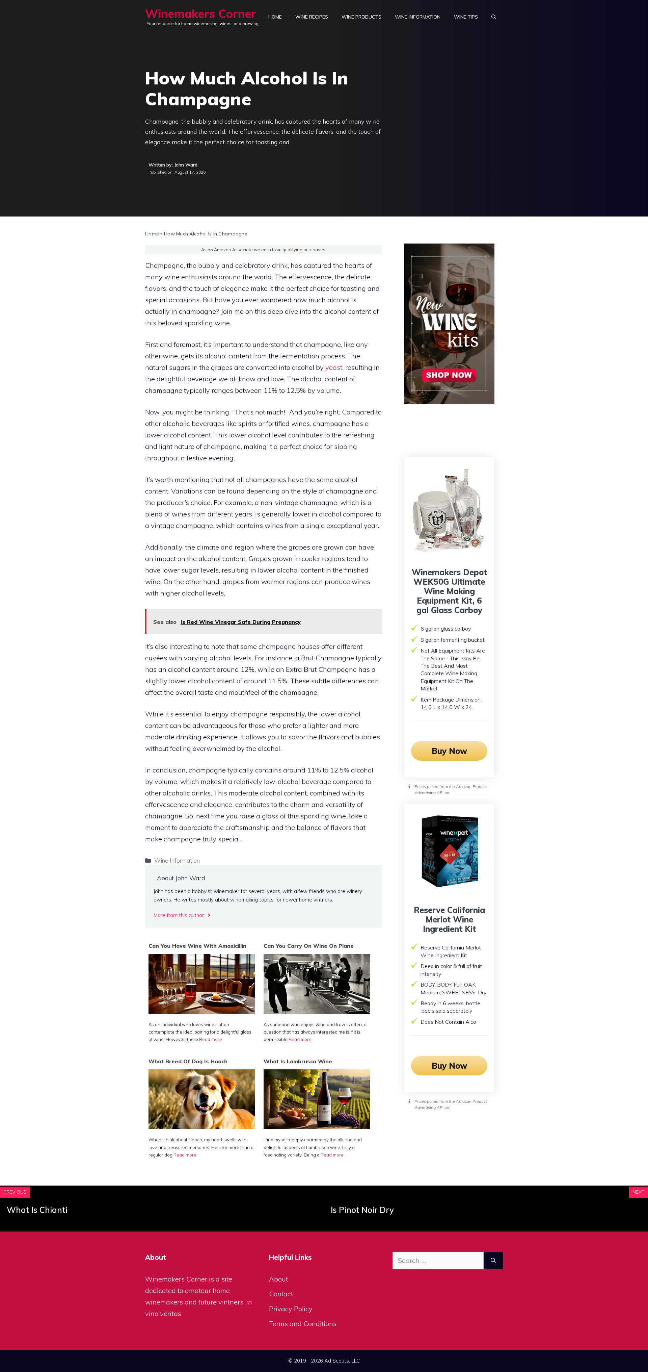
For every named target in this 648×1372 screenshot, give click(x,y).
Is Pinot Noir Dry (362, 1210)
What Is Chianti (37, 1210)
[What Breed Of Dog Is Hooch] (201, 1126)
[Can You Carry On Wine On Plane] (317, 1011)
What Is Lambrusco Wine (298, 1061)
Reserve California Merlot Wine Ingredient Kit (449, 919)
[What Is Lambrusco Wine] (317, 1126)
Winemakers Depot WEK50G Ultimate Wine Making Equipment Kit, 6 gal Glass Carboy (449, 591)
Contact (281, 1294)
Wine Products (361, 17)
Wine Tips (466, 17)
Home (275, 17)
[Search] (493, 1260)
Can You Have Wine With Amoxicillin (197, 945)
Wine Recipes (311, 17)
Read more (210, 1039)
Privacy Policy (291, 1308)
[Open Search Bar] (494, 17)
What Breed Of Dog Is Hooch (187, 1061)
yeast (333, 367)
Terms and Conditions (302, 1323)
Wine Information (417, 17)
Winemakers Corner (200, 13)
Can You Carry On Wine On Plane (309, 945)
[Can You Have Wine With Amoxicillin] (201, 1011)
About (278, 1279)
